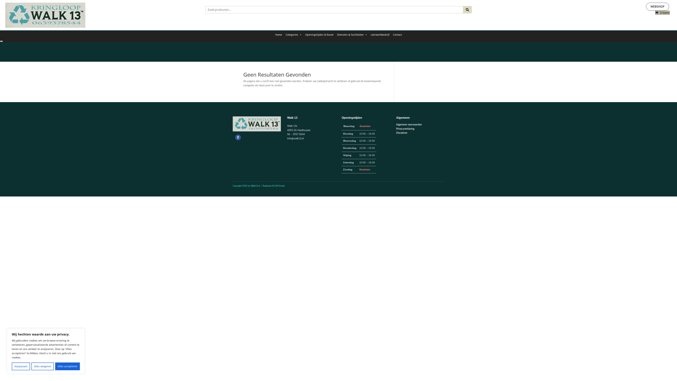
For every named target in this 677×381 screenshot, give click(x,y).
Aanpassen (21, 366)
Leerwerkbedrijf (380, 34)
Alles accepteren (67, 366)
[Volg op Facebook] (238, 137)
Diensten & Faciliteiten (350, 34)
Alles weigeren (42, 366)
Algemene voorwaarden (409, 124)
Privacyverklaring (405, 129)
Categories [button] (292, 34)
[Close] (1, 41)
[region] (46, 351)
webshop (657, 6)
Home (278, 34)
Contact (397, 34)
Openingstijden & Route (319, 34)
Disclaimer (401, 133)
